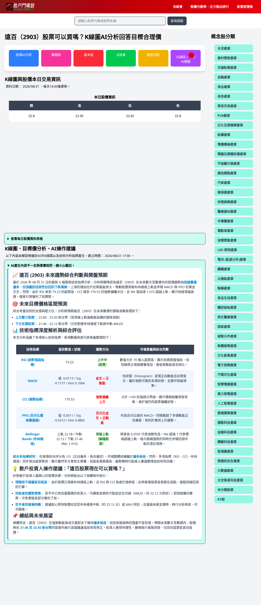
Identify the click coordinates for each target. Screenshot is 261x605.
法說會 (178, 6)
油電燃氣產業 (227, 240)
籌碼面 (56, 55)
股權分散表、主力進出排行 (210, 6)
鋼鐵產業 (224, 269)
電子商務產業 (227, 365)
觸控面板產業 (227, 307)
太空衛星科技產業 (230, 480)
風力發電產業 (227, 394)
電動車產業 (225, 230)
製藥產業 (224, 288)
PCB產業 (224, 115)
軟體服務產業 (227, 346)
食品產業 (224, 87)
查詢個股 (177, 21)
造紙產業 (224, 326)
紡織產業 (224, 135)
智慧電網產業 (227, 384)
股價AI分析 (24, 55)
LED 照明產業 (227, 250)
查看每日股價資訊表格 (27, 238)
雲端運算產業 (227, 413)
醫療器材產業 (227, 211)
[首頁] (20, 6)
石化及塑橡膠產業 (230, 125)
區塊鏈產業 (225, 451)
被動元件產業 (227, 336)
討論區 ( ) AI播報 (185, 59)
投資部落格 (245, 6)
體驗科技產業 (227, 442)
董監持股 (153, 55)
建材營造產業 (227, 58)
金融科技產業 (227, 432)
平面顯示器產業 (229, 163)
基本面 (88, 55)
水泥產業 (224, 48)
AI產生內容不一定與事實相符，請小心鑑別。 (43, 265)
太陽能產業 (225, 278)
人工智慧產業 (227, 403)
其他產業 (224, 96)
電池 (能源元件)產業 (232, 259)
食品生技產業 (227, 298)
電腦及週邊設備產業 (232, 154)
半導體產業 (225, 221)
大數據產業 (225, 470)
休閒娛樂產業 (227, 202)
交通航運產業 (227, 67)
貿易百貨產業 (227, 106)
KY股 (221, 499)
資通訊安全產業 (229, 461)
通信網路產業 (227, 173)
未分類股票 (225, 490)
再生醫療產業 (227, 317)
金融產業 (224, 77)
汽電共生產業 (227, 374)
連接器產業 (225, 192)
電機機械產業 (227, 144)
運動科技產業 (227, 422)
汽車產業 (224, 183)
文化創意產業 (227, 355)
